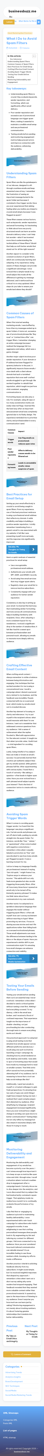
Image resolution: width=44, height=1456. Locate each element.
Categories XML (10, 1420)
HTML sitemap (9, 1437)
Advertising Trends (13, 1372)
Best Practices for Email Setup (20, 67)
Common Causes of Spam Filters (21, 64)
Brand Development (14, 1381)
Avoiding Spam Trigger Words (19, 72)
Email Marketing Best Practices (20, 33)
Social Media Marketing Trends (18, 1395)
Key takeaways (16, 59)
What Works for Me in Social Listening (16, 21)
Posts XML (7, 1423)
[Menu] (10, 17)
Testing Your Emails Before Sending (18, 75)
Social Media (10, 1390)
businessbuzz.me (22, 11)
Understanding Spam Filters (19, 61)
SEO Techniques (12, 1386)
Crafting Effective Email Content (21, 69)
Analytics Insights (13, 1377)
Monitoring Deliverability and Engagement (19, 81)
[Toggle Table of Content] (33, 56)
